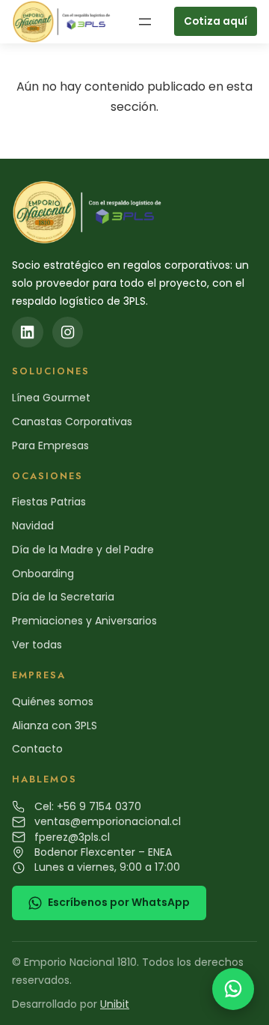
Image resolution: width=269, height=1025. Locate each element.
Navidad (33, 525)
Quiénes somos (52, 701)
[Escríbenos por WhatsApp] (233, 989)
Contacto (37, 748)
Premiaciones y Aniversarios (84, 620)
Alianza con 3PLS (54, 725)
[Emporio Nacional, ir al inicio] (63, 21)
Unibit (114, 1004)
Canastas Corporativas (72, 421)
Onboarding (43, 573)
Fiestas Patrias (49, 501)
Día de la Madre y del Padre (83, 549)
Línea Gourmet (51, 397)
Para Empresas (50, 445)
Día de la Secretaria (63, 596)
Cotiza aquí (215, 21)
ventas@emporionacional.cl (107, 821)
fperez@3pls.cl (72, 837)
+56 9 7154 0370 (99, 806)
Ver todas (37, 644)
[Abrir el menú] (145, 22)
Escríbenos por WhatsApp (119, 902)
